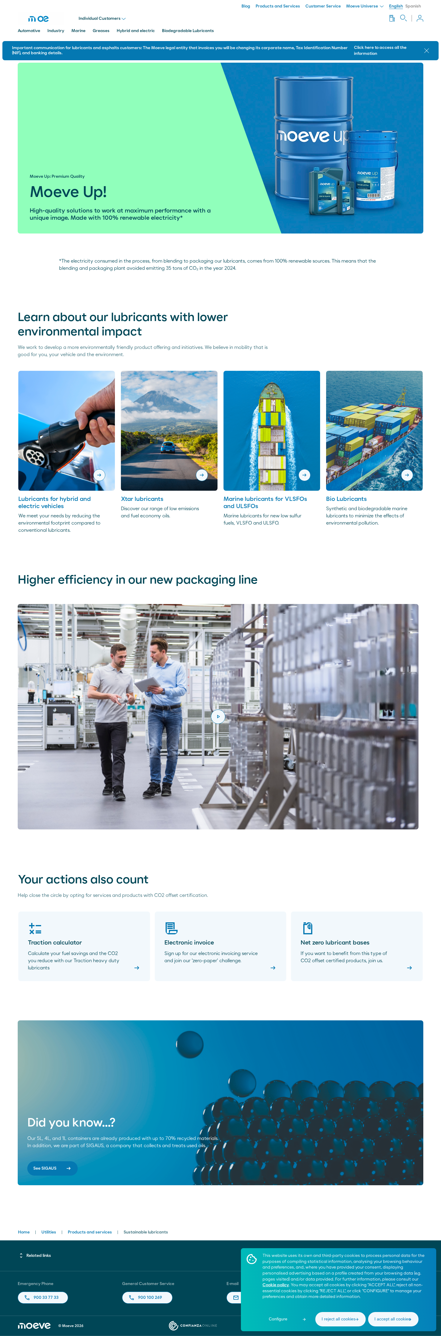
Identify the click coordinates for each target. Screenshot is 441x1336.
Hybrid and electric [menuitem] (136, 31)
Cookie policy (275, 1285)
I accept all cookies (392, 1319)
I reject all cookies (339, 1319)
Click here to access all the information (380, 51)
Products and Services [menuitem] (278, 6)
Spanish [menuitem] (413, 6)
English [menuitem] (396, 6)
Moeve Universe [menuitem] (362, 6)
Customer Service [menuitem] (323, 6)
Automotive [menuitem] (29, 31)
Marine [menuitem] (78, 31)
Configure (278, 1319)
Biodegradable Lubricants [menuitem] (188, 31)
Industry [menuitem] (55, 31)
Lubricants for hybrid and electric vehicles (54, 502)
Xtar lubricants (142, 499)
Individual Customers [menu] (100, 18)
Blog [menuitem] (246, 6)
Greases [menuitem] (101, 31)
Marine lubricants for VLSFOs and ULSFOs (265, 502)
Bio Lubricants (346, 499)
